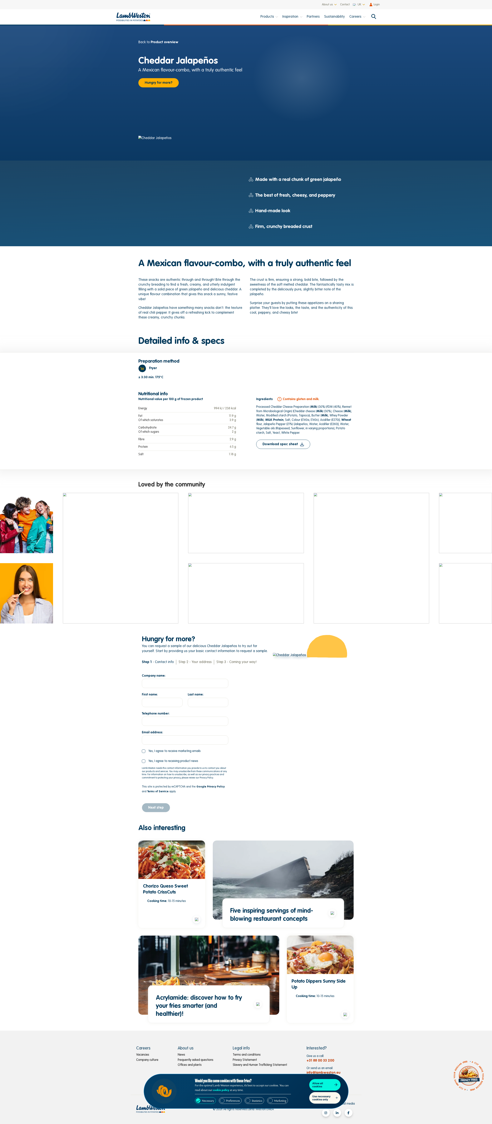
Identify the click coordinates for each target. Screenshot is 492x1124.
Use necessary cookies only (321, 1098)
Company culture (147, 1060)
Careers (355, 17)
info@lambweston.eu (323, 1072)
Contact (345, 4)
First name (149, 694)
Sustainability (334, 17)
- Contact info (158, 662)
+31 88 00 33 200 (320, 1060)
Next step (156, 807)
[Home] (135, 17)
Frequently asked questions (195, 1060)
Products (267, 17)
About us (327, 4)
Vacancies (142, 1054)
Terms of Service (158, 791)
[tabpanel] (246, 411)
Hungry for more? (158, 83)
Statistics (257, 1101)
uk (359, 4)
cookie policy (221, 1090)
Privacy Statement (245, 1060)
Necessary (208, 1101)
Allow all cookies (317, 1085)
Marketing (280, 1101)
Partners (313, 17)
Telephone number (155, 713)
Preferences (233, 1101)
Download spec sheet (280, 444)
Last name (195, 694)
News (181, 1054)
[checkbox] (171, 751)
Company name (153, 675)
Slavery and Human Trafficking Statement (260, 1065)
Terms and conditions (247, 1054)
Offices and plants (190, 1065)
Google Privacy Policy (210, 786)
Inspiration (290, 17)
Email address (152, 732)
